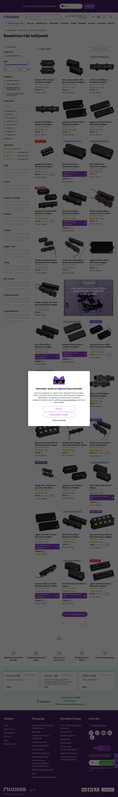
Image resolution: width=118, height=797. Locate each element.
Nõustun (59, 408)
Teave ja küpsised (59, 420)
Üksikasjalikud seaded (59, 414)
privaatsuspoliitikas (68, 400)
